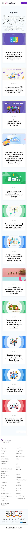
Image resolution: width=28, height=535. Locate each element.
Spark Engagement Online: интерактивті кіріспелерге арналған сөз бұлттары (14, 193)
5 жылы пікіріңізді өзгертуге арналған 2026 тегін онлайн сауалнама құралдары (14, 290)
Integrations (19, 448)
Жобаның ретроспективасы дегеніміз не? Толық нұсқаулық (14, 122)
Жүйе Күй (5, 522)
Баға (17, 463)
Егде (19, 431)
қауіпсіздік (18, 493)
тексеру (3, 466)
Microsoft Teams (20, 456)
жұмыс (14, 48)
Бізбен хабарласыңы (21, 479)
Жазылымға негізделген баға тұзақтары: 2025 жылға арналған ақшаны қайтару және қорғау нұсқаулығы (13, 56)
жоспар (18, 466)
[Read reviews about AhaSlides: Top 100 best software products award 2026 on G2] (8, 514)
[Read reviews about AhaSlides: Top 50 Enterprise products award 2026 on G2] (19, 514)
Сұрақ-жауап (4, 459)
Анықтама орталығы (6, 496)
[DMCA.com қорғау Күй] (23, 522)
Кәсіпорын (18, 469)
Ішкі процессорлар (20, 498)
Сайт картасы (14, 522)
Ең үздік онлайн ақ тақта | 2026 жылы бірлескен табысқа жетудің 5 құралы (14, 225)
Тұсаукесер (14, 83)
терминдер (18, 485)
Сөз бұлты (3, 456)
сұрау (2, 453)
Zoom (17, 459)
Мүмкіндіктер (4, 448)
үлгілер (3, 490)
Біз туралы (18, 477)
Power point (19, 453)
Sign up (24, 3)
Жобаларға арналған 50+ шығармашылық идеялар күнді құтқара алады (14, 420)
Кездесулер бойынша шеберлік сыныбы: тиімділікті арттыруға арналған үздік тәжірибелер (14, 324)
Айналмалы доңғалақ (6, 468)
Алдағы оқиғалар (5, 493)
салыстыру (4, 485)
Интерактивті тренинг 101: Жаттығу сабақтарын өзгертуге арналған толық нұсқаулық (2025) (14, 89)
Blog (2, 488)
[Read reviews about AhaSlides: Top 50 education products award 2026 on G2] (14, 514)
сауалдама (4, 451)
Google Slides (19, 451)
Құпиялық (18, 488)
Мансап (18, 482)
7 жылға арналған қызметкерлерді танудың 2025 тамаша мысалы (14, 389)
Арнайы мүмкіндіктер (21, 496)
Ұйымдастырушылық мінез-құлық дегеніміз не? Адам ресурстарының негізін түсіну (14, 357)
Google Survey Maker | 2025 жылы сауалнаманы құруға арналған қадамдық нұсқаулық (14, 257)
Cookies (18, 490)
